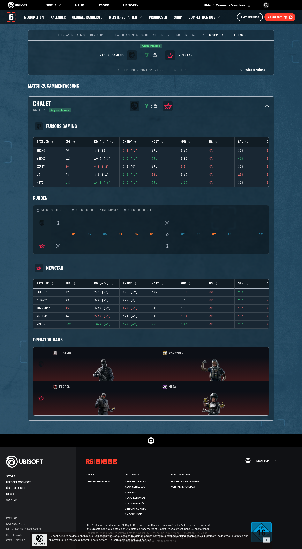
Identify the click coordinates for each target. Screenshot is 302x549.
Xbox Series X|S (135, 486)
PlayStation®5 (135, 497)
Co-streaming (277, 17)
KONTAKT (12, 518)
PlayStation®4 (135, 503)
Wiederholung (255, 70)
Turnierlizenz (250, 17)
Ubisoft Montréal (98, 481)
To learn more (117, 539)
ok (266, 540)
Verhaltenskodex (183, 486)
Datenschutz (16, 524)
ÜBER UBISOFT (15, 488)
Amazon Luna (133, 514)
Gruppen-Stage (186, 35)
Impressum (14, 535)
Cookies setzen (17, 540)
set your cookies (141, 540)
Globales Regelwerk (185, 481)
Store (10, 476)
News (10, 493)
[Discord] (151, 440)
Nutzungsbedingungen (23, 529)
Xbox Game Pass (135, 481)
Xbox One (131, 492)
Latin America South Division (80, 35)
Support (12, 499)
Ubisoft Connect (18, 482)
